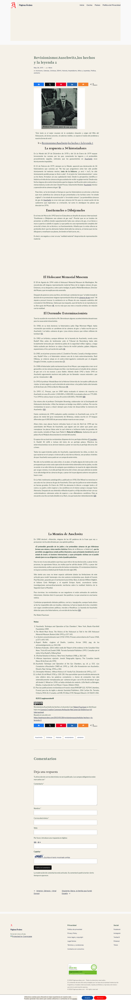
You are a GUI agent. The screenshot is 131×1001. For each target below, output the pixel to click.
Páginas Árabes (25, 5)
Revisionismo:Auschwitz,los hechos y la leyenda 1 (67, 143)
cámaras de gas (84, 297)
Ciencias (46, 71)
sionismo (37, 73)
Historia (64, 71)
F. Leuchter (93, 439)
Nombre (37, 808)
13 (79, 610)
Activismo (39, 71)
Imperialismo (72, 71)
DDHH (59, 71)
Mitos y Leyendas (84, 71)
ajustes (74, 999)
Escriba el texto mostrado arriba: (57, 857)
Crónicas (53, 71)
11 (44, 409)
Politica (93, 71)
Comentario (39, 784)
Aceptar (87, 998)
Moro (50, 68)
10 (84, 397)
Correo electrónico (41, 818)
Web (35, 828)
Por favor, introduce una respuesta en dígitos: (50, 838)
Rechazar (100, 998)
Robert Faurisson (79, 707)
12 (95, 496)
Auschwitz (88, 159)
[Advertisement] (66, 25)
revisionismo (69, 737)
